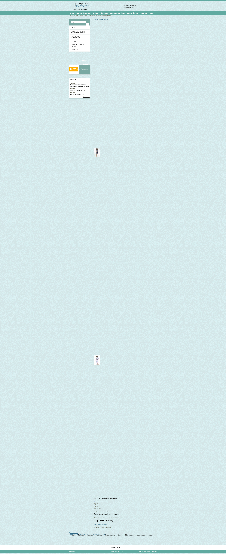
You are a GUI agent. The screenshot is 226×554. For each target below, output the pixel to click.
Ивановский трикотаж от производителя (130, 6)
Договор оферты (73, 533)
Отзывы (123, 12)
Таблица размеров (129, 535)
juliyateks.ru (72, 551)
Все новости (86, 97)
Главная (72, 12)
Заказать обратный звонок (80, 9)
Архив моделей (76, 49)
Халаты (74, 27)
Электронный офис (152, 551)
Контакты (151, 12)
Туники (74, 41)
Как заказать (104, 12)
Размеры (135, 12)
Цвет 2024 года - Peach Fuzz (77, 94)
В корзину (104, 524)
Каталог (96, 19)
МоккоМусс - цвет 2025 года (77, 90)
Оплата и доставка (115, 12)
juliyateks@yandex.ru (82, 6)
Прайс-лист (96, 12)
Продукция (79, 12)
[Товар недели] (79, 74)
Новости (129, 12)
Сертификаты (143, 12)
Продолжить (97, 524)
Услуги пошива (87, 12)
